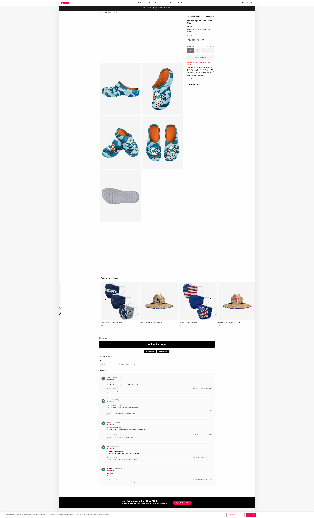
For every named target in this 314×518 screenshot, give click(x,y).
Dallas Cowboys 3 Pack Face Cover (111, 322)
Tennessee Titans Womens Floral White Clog (124, 482)
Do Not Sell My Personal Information (235, 514)
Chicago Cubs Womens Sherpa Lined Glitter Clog (126, 391)
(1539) (212, 16)
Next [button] (211, 299)
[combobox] (109, 364)
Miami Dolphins (195, 16)
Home (165, 3)
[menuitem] (139, 2)
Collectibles (180, 3)
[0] (250, 3)
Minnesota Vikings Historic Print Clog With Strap (125, 459)
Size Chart (210, 46)
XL (210, 50)
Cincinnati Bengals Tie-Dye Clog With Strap (124, 413)
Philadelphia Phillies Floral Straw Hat (229, 322)
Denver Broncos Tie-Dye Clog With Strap (123, 437)
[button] (110, 388)
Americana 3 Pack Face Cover (188, 322)
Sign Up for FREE (182, 503)
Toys (171, 3)
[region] (157, 515)
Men (150, 3)
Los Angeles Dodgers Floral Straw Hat (151, 322)
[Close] (311, 515)
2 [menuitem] (150, 490)
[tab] (150, 351)
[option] (157, 8)
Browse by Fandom (139, 3)
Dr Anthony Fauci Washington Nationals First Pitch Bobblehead (76, 323)
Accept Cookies (251, 514)
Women (157, 3)
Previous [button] (106, 299)
